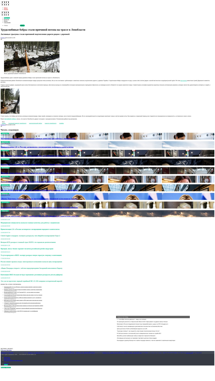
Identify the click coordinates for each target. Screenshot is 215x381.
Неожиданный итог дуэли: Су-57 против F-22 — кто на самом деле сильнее (22, 292)
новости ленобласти (50, 123)
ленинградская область (18, 352)
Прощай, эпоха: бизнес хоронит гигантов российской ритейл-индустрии (33, 173)
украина (199, 353)
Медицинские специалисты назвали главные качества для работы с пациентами (38, 138)
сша (194, 353)
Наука (5, 21)
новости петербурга (84, 352)
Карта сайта (7, 359)
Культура (6, 19)
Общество (7, 18)
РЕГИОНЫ (5, 142)
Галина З (3, 37)
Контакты (7, 357)
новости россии (98, 352)
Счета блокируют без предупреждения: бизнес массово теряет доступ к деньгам (23, 295)
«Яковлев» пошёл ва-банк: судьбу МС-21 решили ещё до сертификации (21, 311)
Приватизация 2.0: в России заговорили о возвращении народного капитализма (37, 147)
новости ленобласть (50, 352)
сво (184, 353)
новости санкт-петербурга (113, 353)
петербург (145, 353)
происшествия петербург (170, 352)
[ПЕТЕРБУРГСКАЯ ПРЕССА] (5, 5)
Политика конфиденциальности (13, 360)
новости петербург (65, 352)
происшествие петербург (156, 352)
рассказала (183, 80)
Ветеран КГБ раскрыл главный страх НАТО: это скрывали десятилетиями (35, 164)
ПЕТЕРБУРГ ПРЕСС (10, 119)
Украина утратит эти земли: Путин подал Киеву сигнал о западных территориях (23, 289)
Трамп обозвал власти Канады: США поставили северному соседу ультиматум (22, 297)
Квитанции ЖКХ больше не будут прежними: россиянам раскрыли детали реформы (39, 207)
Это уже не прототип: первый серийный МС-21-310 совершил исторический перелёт (39, 216)
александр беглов (7, 353)
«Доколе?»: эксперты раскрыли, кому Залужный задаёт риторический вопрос (22, 303)
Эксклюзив (7, 22)
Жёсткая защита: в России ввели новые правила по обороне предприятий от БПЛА (23, 305)
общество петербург (133, 352)
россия (180, 353)
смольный (189, 353)
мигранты (25, 352)
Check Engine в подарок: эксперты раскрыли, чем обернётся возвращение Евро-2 (38, 156)
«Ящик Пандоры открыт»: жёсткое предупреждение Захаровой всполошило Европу (39, 199)
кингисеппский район (35, 123)
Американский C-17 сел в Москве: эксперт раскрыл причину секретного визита (23, 287)
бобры (4, 123)
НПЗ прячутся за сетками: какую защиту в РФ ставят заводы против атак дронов (23, 300)
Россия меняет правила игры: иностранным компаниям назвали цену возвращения (39, 190)
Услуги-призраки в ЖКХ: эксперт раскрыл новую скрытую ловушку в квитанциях (39, 181)
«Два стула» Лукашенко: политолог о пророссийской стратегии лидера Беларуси (23, 308)
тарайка (61, 123)
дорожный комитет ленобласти (17, 123)
